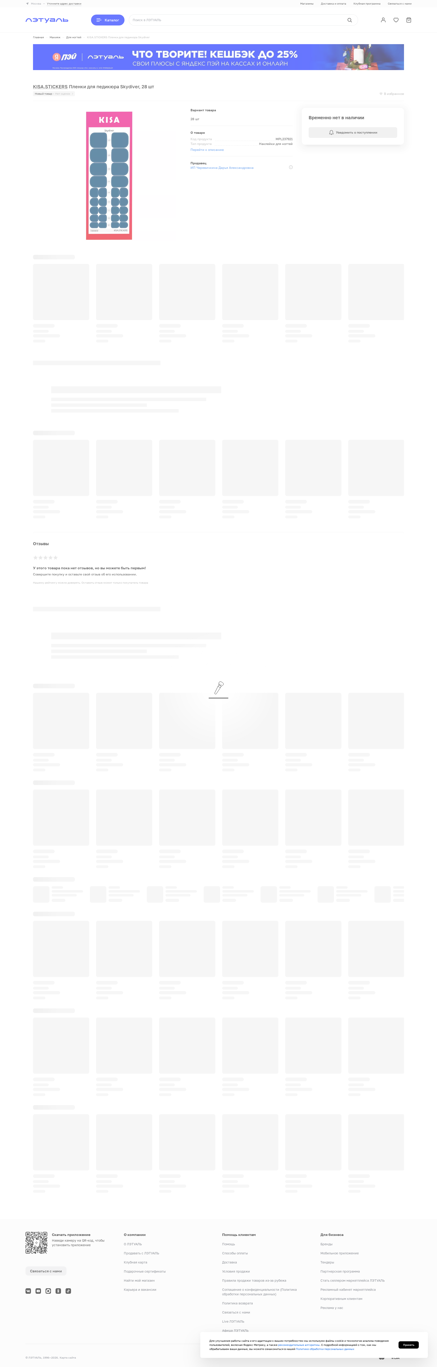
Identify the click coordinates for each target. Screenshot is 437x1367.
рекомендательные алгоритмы (299, 1345)
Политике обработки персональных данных (325, 1349)
